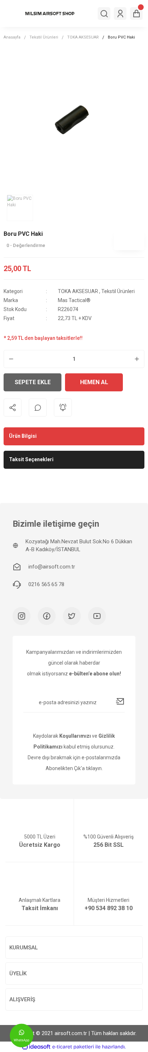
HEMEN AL (94, 382)
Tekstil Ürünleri (118, 291)
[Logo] (49, 13)
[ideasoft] (36, 1046)
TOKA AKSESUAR (78, 291)
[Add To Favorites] (135, 382)
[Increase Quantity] (137, 359)
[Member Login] (120, 13)
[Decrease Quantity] (11, 359)
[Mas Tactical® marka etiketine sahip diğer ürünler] (129, 239)
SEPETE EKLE (33, 382)
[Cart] (136, 13)
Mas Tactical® (74, 300)
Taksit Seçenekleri (31, 459)
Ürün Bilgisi (23, 436)
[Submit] (120, 701)
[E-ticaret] (73, 1046)
